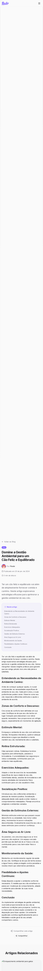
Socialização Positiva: (11, 630)
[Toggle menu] (39, 3)
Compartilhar (22, 936)
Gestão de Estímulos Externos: (14, 634)
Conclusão (8, 647)
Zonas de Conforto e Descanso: (15, 617)
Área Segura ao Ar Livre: (12, 637)
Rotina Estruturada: (10, 624)
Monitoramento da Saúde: (13, 640)
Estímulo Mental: (9, 620)
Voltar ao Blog (9, 542)
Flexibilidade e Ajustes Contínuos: (15, 644)
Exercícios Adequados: (12, 627)
